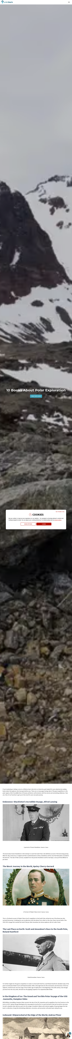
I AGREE (44, 524)
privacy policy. (58, 520)
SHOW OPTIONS (28, 524)
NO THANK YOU (60, 511)
